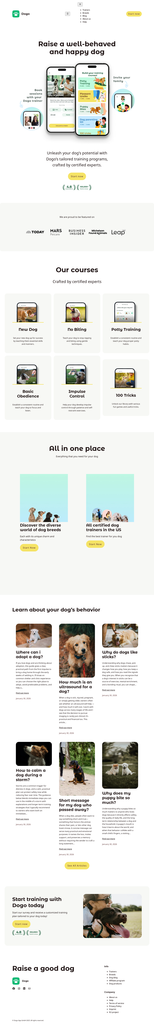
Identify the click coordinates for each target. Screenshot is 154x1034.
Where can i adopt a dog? (29, 654)
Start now (134, 13)
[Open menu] (67, 14)
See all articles (77, 865)
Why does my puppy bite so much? (116, 798)
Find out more (22, 693)
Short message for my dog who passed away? (75, 805)
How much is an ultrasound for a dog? (75, 687)
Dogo (25, 14)
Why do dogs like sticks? (120, 654)
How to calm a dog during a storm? (31, 775)
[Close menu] (80, 4)
